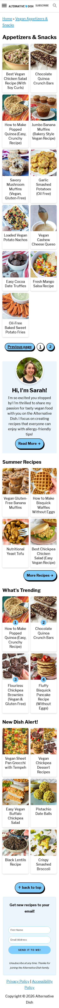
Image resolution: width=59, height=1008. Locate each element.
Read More (27, 443)
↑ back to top (29, 887)
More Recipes (38, 575)
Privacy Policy (17, 981)
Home (7, 19)
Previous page (20, 347)
